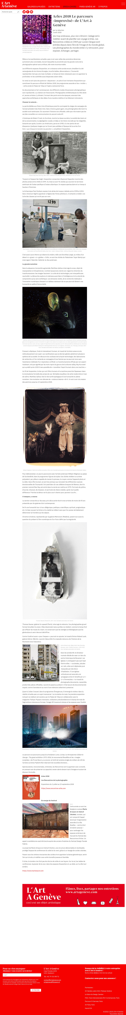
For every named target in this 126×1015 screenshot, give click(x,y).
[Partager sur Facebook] (27, 12)
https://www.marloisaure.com (33, 871)
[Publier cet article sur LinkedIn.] (31, 12)
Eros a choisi (69, 6)
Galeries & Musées (36, 6)
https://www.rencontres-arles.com (53, 788)
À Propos (103, 6)
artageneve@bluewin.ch (52, 982)
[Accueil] (9, 4)
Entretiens (54, 6)
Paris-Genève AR (87, 6)
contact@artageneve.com (52, 980)
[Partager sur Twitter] (24, 12)
